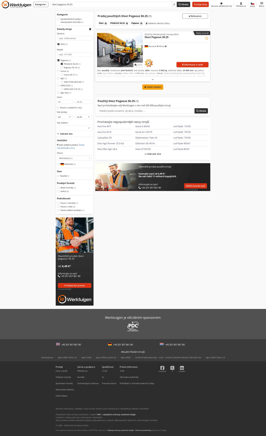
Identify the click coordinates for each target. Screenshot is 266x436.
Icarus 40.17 (71, 74)
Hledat (184, 4)
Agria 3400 (86, 357)
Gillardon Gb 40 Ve (145, 143)
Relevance (196, 16)
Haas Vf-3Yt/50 (143, 149)
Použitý (64, 176)
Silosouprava (47, 357)
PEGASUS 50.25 (72, 64)
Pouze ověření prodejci (72, 210)
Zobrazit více (154, 153)
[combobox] (74, 158)
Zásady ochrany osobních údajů (121, 430)
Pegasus (66, 60)
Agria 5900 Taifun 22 (67, 357)
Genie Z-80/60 (142, 126)
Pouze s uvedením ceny (71, 107)
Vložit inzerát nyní (195, 185)
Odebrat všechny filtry (159, 23)
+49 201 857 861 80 (71, 344)
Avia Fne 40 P (104, 126)
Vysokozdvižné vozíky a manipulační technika (72, 20)
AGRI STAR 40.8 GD (74, 82)
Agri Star (66, 92)
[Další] (140, 50)
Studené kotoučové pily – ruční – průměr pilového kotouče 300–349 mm (168, 357)
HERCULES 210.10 (73, 89)
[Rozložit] (152, 79)
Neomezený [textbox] (65, 158)
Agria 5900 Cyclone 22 (106, 357)
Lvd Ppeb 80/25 (181, 149)
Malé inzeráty (68, 187)
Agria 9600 (126, 357)
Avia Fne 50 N (104, 132)
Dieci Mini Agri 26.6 (107, 149)
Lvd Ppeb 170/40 (182, 137)
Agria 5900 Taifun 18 (215, 357)
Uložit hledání (153, 87)
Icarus (65, 71)
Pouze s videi (68, 206)
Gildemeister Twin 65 (146, 137)
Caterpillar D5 (104, 137)
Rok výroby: (62, 112)
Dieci (64, 44)
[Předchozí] (99, 50)
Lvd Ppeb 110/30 (182, 126)
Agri (64, 78)
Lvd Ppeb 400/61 (182, 143)
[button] (261, 4)
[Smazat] (174, 4)
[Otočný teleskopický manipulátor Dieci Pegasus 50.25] (120, 50)
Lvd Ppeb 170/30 (182, 132)
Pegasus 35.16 (72, 67)
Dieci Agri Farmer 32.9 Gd (110, 143)
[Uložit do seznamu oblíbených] (207, 38)
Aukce (65, 191)
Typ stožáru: (62, 122)
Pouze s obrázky (69, 203)
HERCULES (67, 85)
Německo (70, 164)
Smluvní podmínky (143, 430)
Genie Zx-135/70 (143, 132)
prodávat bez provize (74, 285)
